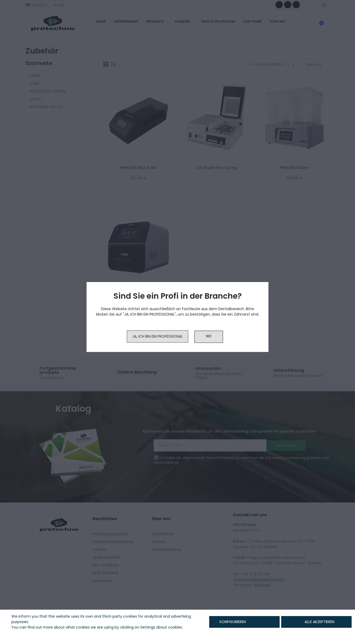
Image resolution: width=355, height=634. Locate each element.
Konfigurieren (232, 621)
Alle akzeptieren (319, 621)
